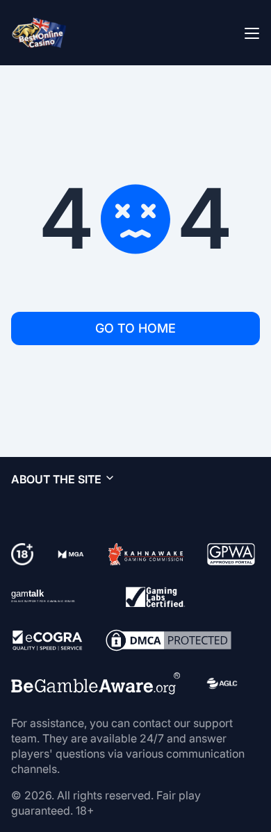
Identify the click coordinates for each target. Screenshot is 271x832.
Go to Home (135, 328)
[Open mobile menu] (251, 32)
